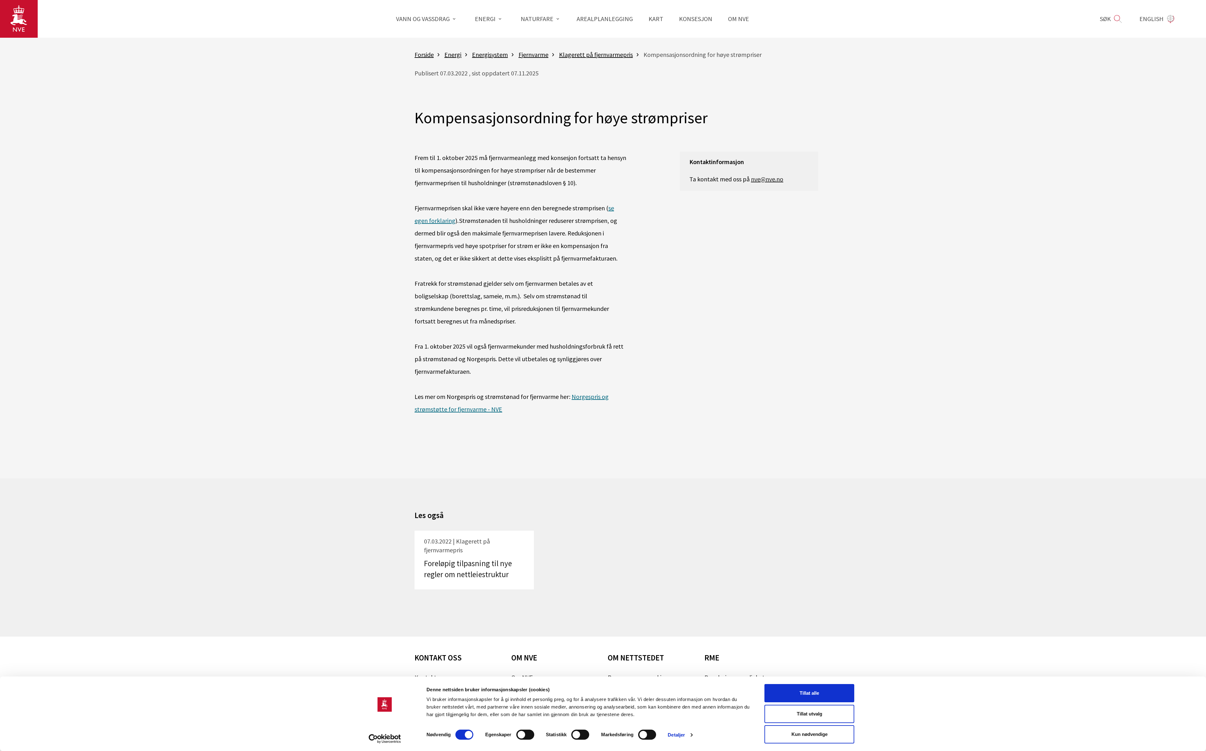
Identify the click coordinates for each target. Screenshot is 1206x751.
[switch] (525, 735)
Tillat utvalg (809, 713)
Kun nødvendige (809, 734)
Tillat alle (809, 693)
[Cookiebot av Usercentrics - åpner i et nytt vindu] (384, 738)
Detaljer (676, 734)
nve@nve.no (767, 179)
